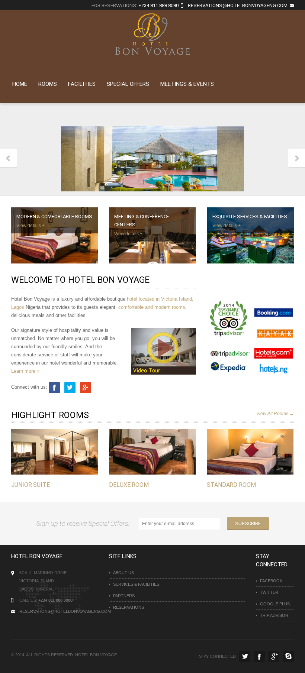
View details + (30, 225)
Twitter (269, 592)
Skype (288, 656)
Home (19, 84)
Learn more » (25, 371)
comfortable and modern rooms (151, 307)
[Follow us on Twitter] (70, 387)
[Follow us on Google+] (85, 387)
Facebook (271, 581)
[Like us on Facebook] (54, 387)
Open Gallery (62, 459)
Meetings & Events (187, 84)
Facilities (82, 84)
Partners (124, 595)
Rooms (47, 84)
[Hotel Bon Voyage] (152, 33)
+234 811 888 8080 (158, 5)
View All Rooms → (275, 413)
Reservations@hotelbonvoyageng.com (57, 611)
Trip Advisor (274, 615)
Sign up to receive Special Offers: (84, 523)
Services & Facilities (136, 584)
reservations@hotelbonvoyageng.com (238, 5)
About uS (123, 572)
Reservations (128, 607)
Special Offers (128, 84)
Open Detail (46, 459)
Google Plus (275, 604)
